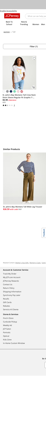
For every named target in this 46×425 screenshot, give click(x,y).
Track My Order (9, 273)
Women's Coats (35, 263)
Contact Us (7, 284)
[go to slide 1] (18, 87)
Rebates (6, 306)
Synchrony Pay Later (11, 295)
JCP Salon (7, 329)
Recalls (6, 299)
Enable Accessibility (8, 11)
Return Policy (8, 288)
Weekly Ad (7, 325)
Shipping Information (12, 291)
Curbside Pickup (10, 321)
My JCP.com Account (11, 277)
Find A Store (8, 318)
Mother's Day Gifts (22, 263)
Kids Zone (7, 339)
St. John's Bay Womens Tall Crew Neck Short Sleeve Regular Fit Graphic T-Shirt (19, 96)
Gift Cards (7, 302)
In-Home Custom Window (14, 343)
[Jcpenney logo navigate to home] (12, 15)
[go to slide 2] (21, 87)
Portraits (6, 332)
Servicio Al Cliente (10, 309)
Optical (6, 336)
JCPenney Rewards (11, 281)
